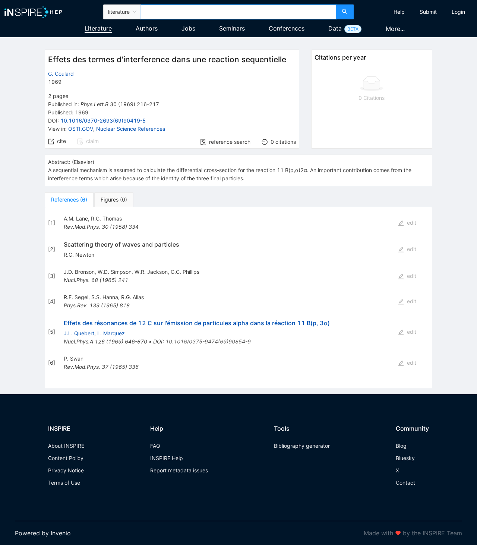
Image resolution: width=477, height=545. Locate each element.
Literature (98, 28)
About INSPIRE (66, 446)
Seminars (232, 28)
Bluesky (405, 458)
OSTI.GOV (80, 129)
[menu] (416, 12)
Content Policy (65, 458)
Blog (401, 446)
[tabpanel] (238, 297)
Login (458, 12)
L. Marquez (111, 333)
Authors (147, 28)
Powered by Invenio (43, 533)
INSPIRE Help (166, 458)
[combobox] (238, 11)
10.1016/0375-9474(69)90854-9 (208, 341)
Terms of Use (64, 482)
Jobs (188, 28)
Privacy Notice (66, 470)
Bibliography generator (302, 446)
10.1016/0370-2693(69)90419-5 (103, 120)
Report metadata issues (179, 470)
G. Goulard (61, 73)
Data (335, 28)
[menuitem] (399, 12)
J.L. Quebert (79, 333)
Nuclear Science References (130, 129)
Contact (405, 482)
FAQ (155, 446)
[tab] (69, 200)
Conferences (286, 28)
